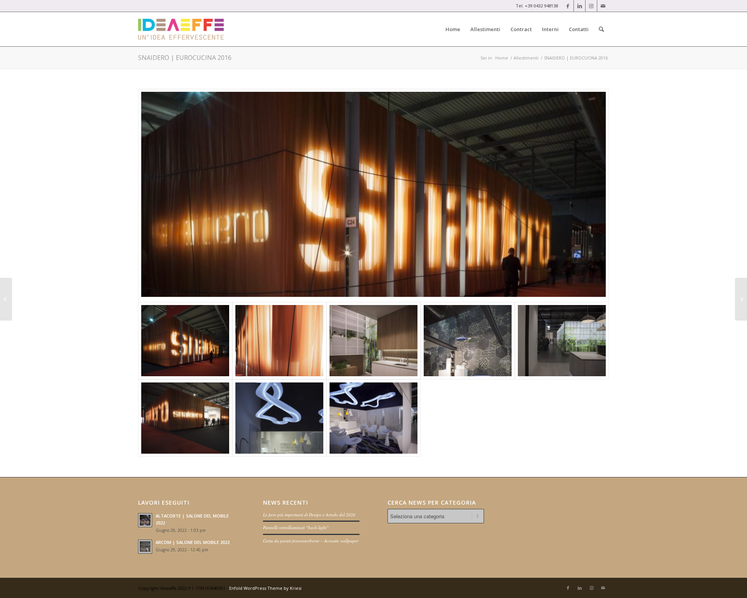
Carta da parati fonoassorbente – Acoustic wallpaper (310, 541)
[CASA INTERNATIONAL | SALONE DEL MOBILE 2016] (6, 299)
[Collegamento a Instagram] (591, 6)
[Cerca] (601, 29)
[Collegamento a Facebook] (567, 6)
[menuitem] (452, 29)
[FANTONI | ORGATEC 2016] (741, 299)
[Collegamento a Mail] (603, 6)
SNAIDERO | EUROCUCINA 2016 (184, 57)
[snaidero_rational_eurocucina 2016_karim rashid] (279, 418)
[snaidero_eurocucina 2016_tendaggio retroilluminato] (279, 340)
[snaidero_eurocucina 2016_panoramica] (373, 196)
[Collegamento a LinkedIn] (579, 6)
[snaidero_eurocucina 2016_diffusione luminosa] (373, 340)
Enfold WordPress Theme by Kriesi (265, 588)
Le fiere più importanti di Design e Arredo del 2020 (309, 514)
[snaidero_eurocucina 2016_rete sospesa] (468, 340)
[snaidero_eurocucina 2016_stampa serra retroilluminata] (562, 340)
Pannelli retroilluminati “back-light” (296, 527)
